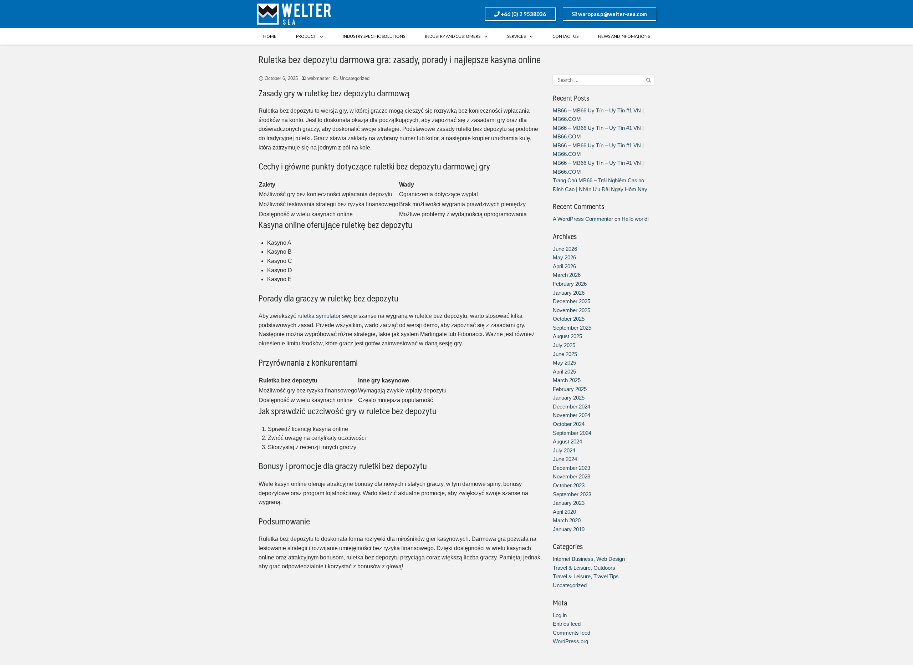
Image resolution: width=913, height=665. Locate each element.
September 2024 (572, 433)
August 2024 (567, 441)
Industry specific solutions (374, 36)
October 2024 (569, 424)
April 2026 (564, 266)
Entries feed (567, 624)
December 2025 (571, 301)
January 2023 (569, 503)
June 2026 (565, 249)
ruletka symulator (319, 316)
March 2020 (567, 520)
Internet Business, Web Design (589, 559)
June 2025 (565, 354)
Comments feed (571, 633)
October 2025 (569, 319)
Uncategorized (354, 78)
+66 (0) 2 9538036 (523, 14)
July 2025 (564, 345)
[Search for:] (603, 80)
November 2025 (571, 310)
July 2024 (564, 450)
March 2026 (567, 275)
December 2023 (571, 468)
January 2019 (569, 529)
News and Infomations (624, 36)
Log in (560, 615)
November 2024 (571, 415)
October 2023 (569, 485)
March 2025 (567, 380)
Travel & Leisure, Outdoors (584, 568)
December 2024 (571, 406)
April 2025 (564, 372)
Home (269, 36)
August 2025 (567, 336)
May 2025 (564, 363)
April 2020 (564, 512)
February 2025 (570, 389)
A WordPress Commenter (583, 219)
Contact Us (565, 36)
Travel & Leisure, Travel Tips (586, 576)
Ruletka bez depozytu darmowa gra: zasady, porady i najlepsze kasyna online (400, 59)
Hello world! (635, 219)
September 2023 (572, 494)
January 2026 (569, 293)
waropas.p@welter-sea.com (612, 14)
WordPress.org (570, 641)
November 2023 (571, 476)
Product (306, 36)
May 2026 (564, 257)
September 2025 (572, 328)
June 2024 (565, 459)
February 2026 (570, 284)
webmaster (318, 78)
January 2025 (569, 398)
